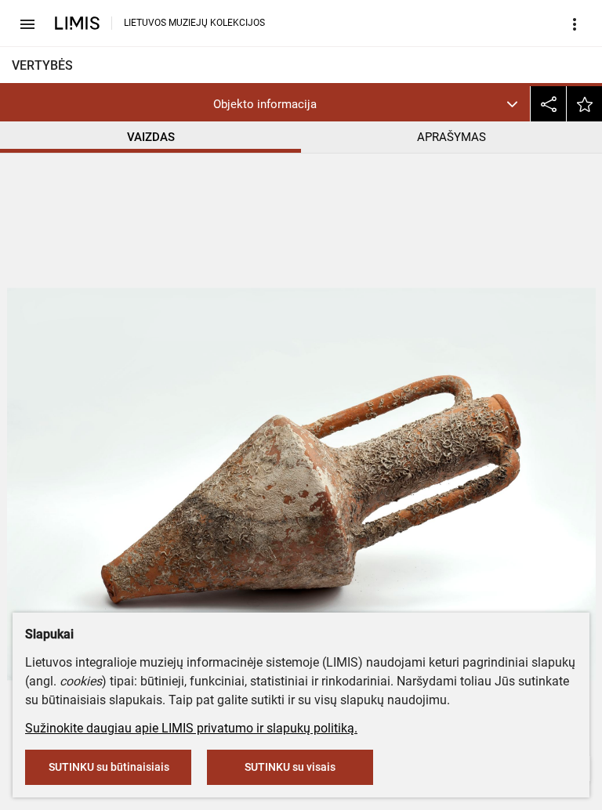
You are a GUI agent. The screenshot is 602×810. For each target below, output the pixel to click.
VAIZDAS (151, 137)
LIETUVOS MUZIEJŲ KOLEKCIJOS (194, 22)
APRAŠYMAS (451, 137)
